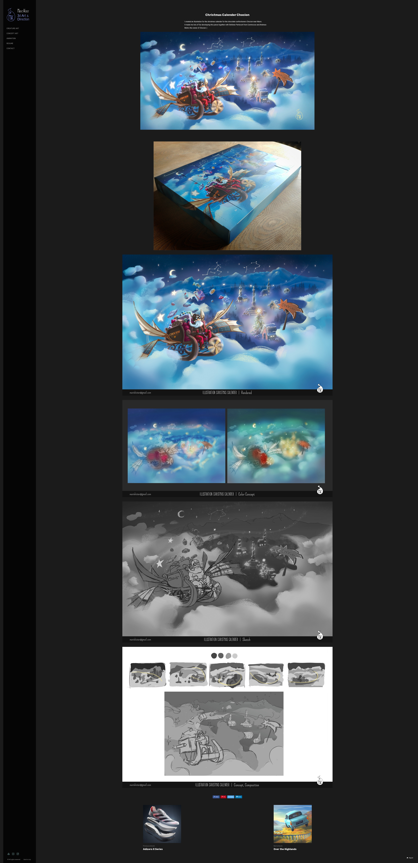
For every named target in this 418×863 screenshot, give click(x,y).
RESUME (10, 43)
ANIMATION (11, 38)
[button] (410, 858)
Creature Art (13, 28)
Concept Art (12, 33)
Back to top (27, 859)
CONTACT (11, 48)
